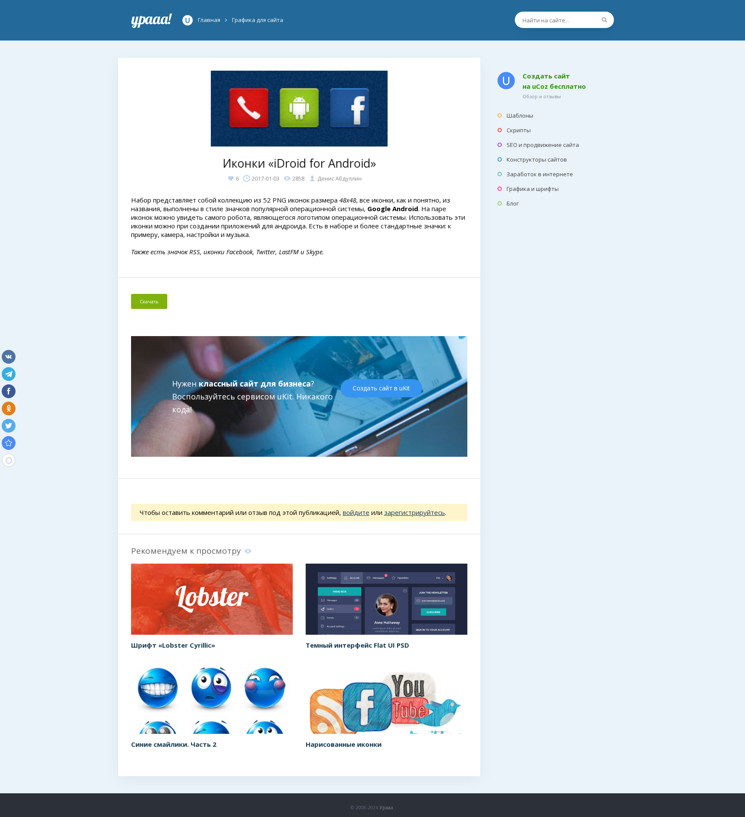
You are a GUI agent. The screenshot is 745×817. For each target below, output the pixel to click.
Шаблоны (520, 115)
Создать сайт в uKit (381, 388)
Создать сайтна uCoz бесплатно (554, 81)
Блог (513, 203)
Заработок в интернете (540, 174)
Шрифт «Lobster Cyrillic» (173, 645)
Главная (151, 20)
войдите (356, 512)
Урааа (386, 807)
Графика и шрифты (533, 189)
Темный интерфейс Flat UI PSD (357, 645)
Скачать (149, 301)
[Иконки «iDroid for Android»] (9, 443)
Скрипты (519, 130)
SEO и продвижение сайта (543, 145)
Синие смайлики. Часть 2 (173, 744)
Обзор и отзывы (542, 96)
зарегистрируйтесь (414, 512)
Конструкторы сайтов (537, 159)
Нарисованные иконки (344, 744)
